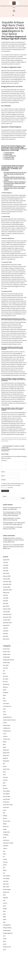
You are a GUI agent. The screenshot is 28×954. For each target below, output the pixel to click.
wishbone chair (7, 947)
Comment (4, 460)
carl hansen (6, 703)
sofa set (5, 903)
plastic (4, 870)
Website (3, 479)
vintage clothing (7, 927)
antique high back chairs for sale (12, 438)
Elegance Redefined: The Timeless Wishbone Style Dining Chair (11, 519)
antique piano (6, 657)
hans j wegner (6, 791)
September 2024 (7, 622)
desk (4, 744)
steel (4, 911)
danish (4, 742)
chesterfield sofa (7, 717)
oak (4, 851)
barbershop (6, 684)
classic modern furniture (9, 720)
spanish (5, 908)
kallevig (5, 815)
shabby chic (6, 892)
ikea (4, 813)
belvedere (5, 692)
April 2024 (5, 636)
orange (5, 859)
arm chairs (6, 665)
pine (4, 867)
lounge (4, 829)
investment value (12, 439)
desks (4, 747)
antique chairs (6, 654)
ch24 (4, 709)
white (4, 941)
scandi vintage (6, 889)
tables (4, 919)
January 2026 (6, 579)
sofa (4, 900)
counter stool (6, 739)
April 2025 (5, 603)
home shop (6, 807)
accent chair (6, 649)
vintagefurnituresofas (8, 538)
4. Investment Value (9, 157)
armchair (5, 668)
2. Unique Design (8, 154)
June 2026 (5, 565)
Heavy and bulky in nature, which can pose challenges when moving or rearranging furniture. (15, 188)
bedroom (5, 687)
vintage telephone (7, 933)
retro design (6, 878)
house (4, 810)
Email (3, 475)
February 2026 (6, 576)
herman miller (6, 796)
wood (4, 949)
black (4, 695)
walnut (4, 938)
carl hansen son (7, 706)
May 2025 (5, 601)
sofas (4, 906)
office (4, 854)
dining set (5, 758)
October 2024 (6, 620)
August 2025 (6, 592)
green (4, 785)
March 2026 (6, 573)
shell (4, 895)
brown (4, 701)
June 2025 (5, 598)
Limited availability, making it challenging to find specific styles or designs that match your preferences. (15, 183)
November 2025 (7, 584)
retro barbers (6, 876)
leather (5, 824)
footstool (5, 777)
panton (5, 865)
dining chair (6, 750)
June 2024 (5, 631)
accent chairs (6, 651)
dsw (4, 763)
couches (5, 736)
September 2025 (7, 590)
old (4, 856)
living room (6, 826)
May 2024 (5, 633)
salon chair (6, 884)
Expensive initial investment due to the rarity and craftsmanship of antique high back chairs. (15, 174)
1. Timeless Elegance (9, 152)
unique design (4, 441)
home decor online (8, 804)
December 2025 (7, 581)
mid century (6, 840)
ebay (4, 772)
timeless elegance (22, 439)
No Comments (13, 31)
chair (4, 712)
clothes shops (6, 725)
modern (5, 848)
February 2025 (6, 609)
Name (3, 472)
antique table (6, 662)
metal (4, 837)
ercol (4, 774)
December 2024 (7, 614)
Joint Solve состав (7, 545)
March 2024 (6, 639)
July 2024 (5, 628)
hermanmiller (6, 799)
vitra (4, 936)
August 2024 (6, 625)
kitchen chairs (6, 821)
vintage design (6, 930)
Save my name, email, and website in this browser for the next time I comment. (12, 484)
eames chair (6, 769)
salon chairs (6, 886)
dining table (6, 761)
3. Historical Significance (10, 156)
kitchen (5, 818)
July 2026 (5, 562)
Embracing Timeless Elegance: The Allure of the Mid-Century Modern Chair (13, 540)
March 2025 (6, 606)
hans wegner (6, 794)
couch (4, 733)
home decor (6, 802)
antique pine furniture (8, 660)
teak (4, 922)
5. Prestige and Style (9, 159)
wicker (4, 944)
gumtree (5, 788)
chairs (4, 714)
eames (5, 766)
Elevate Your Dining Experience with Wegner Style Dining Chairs (12, 508)
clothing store (6, 728)
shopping (5, 897)
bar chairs (5, 679)
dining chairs (6, 753)
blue (4, 698)
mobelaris (5, 845)
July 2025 (5, 595)
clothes (5, 722)
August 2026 (6, 560)
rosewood (5, 881)
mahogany (6, 835)
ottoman (5, 862)
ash (4, 670)
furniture (5, 780)
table (4, 917)
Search (5, 496)
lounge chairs (6, 832)
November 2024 (7, 617)
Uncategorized (7, 925)
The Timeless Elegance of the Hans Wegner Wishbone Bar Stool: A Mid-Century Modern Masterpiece (12, 513)
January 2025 (6, 611)
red (4, 873)
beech (4, 690)
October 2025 (6, 587)
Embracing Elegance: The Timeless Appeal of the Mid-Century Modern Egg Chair (14, 523)
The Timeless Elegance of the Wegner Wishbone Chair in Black (12, 528)
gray (4, 783)
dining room (6, 755)
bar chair (5, 676)
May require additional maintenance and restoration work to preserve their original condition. (14, 178)
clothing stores (7, 731)
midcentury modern (8, 843)
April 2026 (5, 570)
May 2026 (5, 568)
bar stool (5, 681)
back (4, 673)
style (4, 914)
